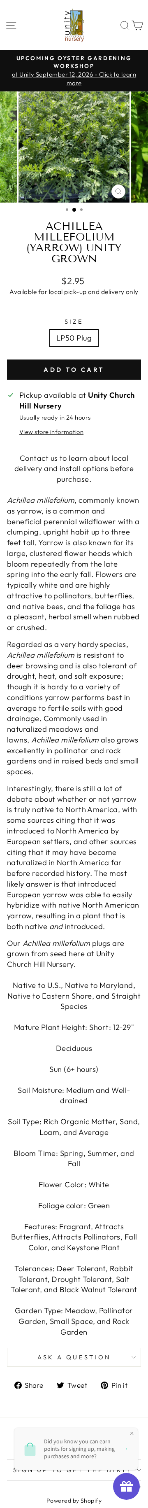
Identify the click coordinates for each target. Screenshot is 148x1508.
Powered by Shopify (74, 1500)
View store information (51, 432)
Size (74, 321)
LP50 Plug (74, 338)
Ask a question (74, 1357)
